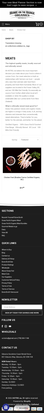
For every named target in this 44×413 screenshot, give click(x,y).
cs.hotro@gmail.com (9, 338)
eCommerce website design (16, 404)
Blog (3, 253)
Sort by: (14, 140)
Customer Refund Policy (11, 280)
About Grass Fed (8, 271)
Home (4, 30)
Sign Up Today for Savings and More (22, 313)
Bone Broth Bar (7, 262)
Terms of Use (7, 286)
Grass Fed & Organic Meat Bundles (14, 223)
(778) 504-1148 (23, 338)
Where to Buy (7, 250)
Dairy (4, 229)
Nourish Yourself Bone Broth (12, 217)
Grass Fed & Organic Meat (11, 220)
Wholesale (5, 268)
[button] (5, 24)
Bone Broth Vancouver (10, 292)
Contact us (6, 256)
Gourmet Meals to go (9, 226)
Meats (11, 30)
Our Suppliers (7, 277)
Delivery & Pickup (8, 259)
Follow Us (8, 320)
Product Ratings (8, 265)
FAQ (3, 235)
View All (5, 232)
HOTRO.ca (17, 398)
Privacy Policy (7, 283)
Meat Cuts (5, 274)
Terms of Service (8, 289)
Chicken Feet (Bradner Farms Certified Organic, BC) (22, 178)
